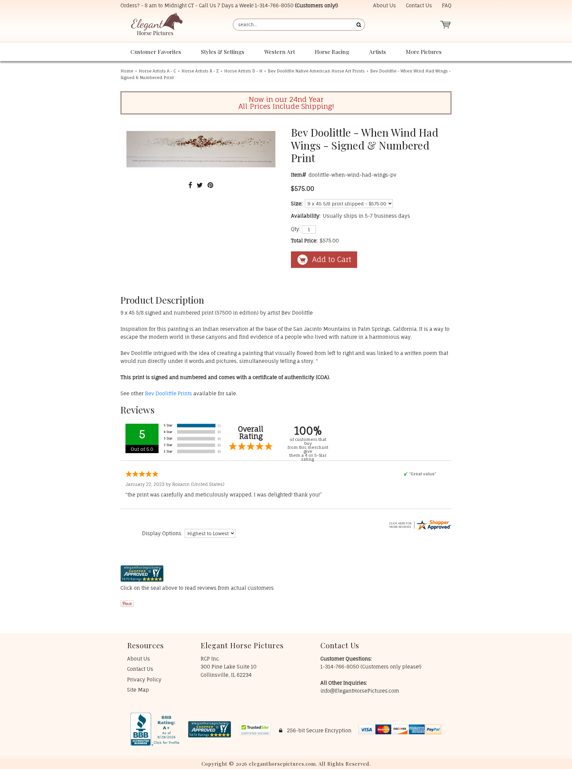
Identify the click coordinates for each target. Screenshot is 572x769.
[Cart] (445, 24)
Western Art (279, 51)
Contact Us (419, 5)
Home (126, 70)
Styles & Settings (222, 51)
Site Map (138, 690)
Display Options (161, 533)
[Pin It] (210, 185)
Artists (377, 51)
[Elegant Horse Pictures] (156, 25)
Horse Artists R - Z (200, 70)
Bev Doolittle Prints (168, 393)
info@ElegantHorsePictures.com (359, 691)
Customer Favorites (155, 51)
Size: (297, 203)
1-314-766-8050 (274, 5)
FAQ (447, 5)
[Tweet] (200, 185)
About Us (384, 5)
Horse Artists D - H (243, 70)
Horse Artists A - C (157, 70)
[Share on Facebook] (190, 185)
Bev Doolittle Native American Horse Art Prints (316, 70)
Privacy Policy (144, 679)
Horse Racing (332, 51)
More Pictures (424, 51)
